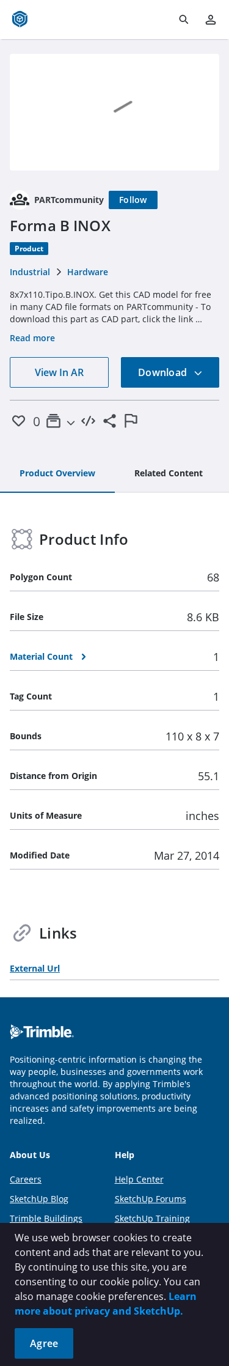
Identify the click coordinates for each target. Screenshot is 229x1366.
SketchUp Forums (150, 1199)
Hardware (87, 272)
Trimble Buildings (46, 1218)
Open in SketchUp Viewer (115, 112)
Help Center (139, 1179)
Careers (26, 1179)
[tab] (57, 474)
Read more (32, 338)
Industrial (30, 272)
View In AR (59, 372)
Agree (44, 1343)
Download (163, 372)
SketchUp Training (152, 1218)
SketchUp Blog (39, 1199)
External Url (35, 968)
